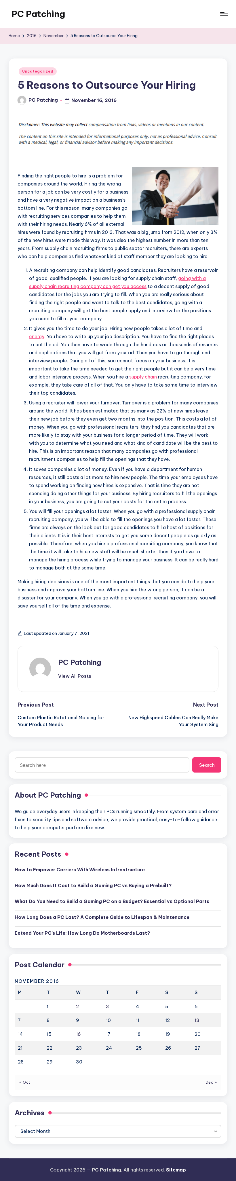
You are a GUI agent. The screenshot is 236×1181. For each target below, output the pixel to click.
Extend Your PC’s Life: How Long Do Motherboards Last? (82, 933)
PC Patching (38, 13)
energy (36, 336)
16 (78, 1034)
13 (197, 1020)
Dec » (211, 1082)
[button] (74, 676)
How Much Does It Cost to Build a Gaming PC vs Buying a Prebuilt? (93, 885)
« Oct (25, 1082)
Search (207, 765)
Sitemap (176, 1170)
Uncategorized (37, 71)
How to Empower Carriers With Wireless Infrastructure (80, 869)
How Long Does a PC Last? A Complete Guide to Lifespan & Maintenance (102, 917)
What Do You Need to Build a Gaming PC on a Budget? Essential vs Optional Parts (112, 901)
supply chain (143, 377)
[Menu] (223, 14)
